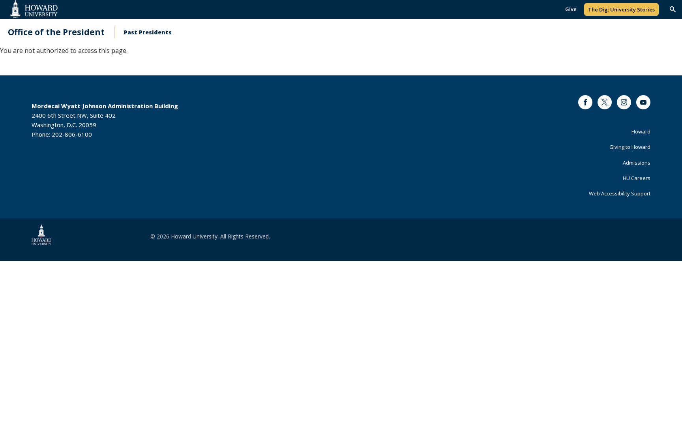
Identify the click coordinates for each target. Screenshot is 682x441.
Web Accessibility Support (619, 193)
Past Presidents (148, 32)
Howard (640, 131)
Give (571, 9)
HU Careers (636, 178)
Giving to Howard (629, 146)
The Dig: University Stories (621, 9)
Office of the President (56, 32)
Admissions (636, 162)
